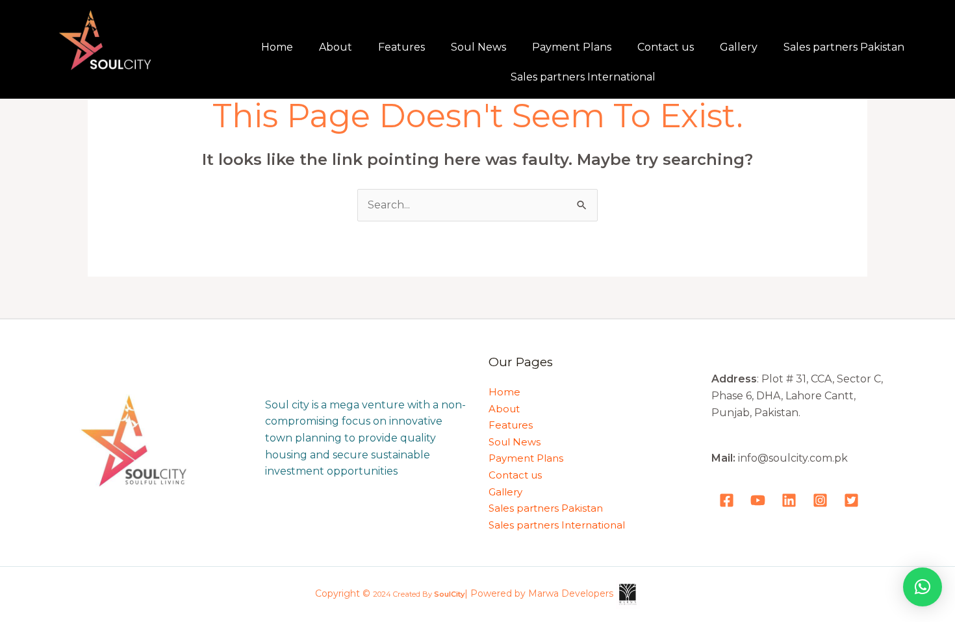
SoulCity (449, 594)
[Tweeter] (851, 500)
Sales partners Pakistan (843, 47)
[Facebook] (726, 500)
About (335, 47)
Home (277, 47)
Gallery (739, 47)
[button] (922, 586)
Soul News (478, 47)
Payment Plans (571, 47)
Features (401, 47)
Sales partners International (583, 77)
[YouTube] (758, 500)
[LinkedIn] (789, 500)
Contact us (665, 47)
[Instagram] (820, 500)
